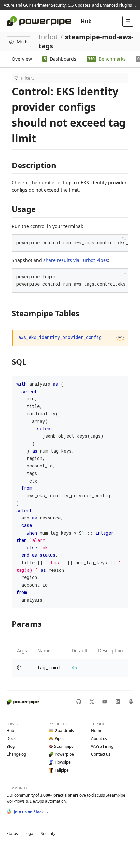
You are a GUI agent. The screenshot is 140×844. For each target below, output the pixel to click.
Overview (22, 59)
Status (12, 833)
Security (48, 833)
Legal (29, 833)
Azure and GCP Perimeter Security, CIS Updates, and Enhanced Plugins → (70, 5)
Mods (23, 41)
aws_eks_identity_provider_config (60, 337)
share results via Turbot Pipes (75, 260)
